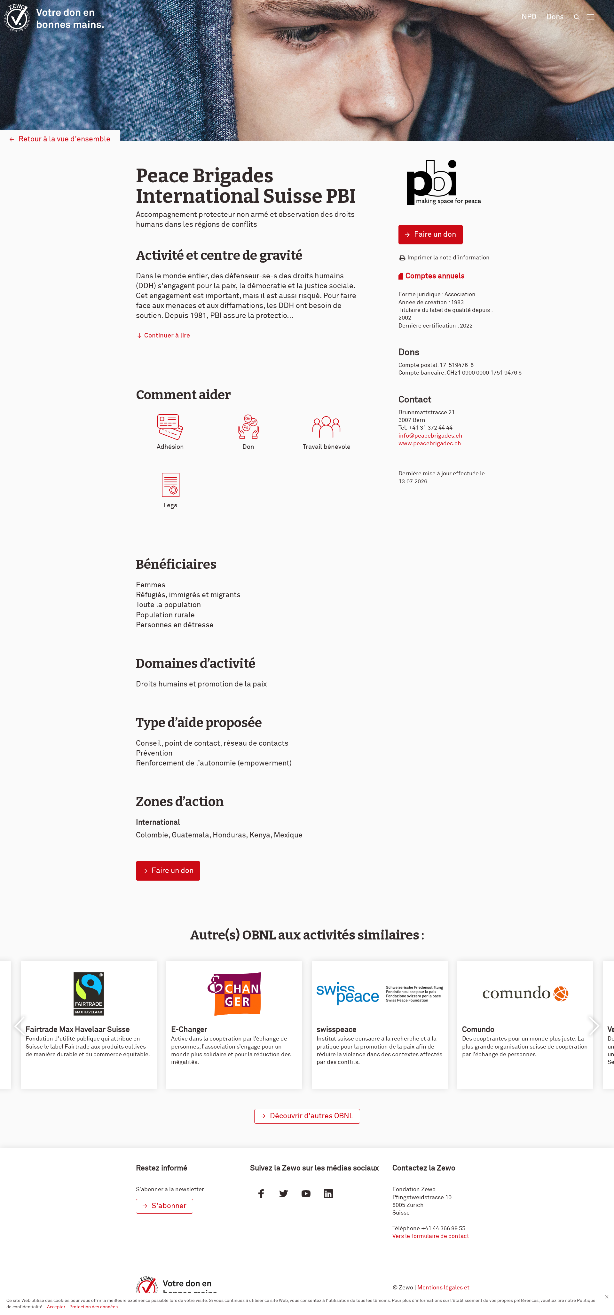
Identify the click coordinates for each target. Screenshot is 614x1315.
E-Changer (189, 1030)
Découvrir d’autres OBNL (311, 1116)
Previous (20, 1026)
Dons (555, 17)
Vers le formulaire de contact (430, 1236)
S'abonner (169, 1206)
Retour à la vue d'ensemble (64, 139)
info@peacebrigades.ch (430, 436)
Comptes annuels (435, 276)
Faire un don (435, 234)
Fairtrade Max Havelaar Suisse (78, 1030)
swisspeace (337, 1030)
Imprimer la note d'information (448, 258)
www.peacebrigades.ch (429, 444)
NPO (529, 17)
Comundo (478, 1030)
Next (594, 1026)
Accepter (56, 1307)
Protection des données (93, 1307)
